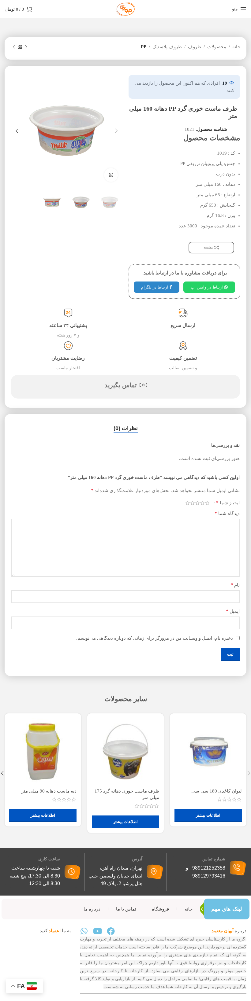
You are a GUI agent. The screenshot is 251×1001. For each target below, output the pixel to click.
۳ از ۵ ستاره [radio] (197, 503)
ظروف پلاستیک (167, 46)
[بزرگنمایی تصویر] (111, 175)
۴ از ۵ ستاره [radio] (192, 503)
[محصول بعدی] (14, 47)
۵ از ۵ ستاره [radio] (187, 503)
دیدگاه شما (227, 513)
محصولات (216, 46)
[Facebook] (111, 931)
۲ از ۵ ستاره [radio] (202, 503)
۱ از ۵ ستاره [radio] (207, 503)
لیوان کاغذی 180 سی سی (216, 791)
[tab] (126, 428)
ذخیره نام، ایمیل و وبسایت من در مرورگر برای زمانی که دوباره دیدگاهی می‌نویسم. (154, 638)
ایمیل (233, 611)
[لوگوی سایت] (125, 8)
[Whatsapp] (84, 931)
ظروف (194, 46)
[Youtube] (97, 931)
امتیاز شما (228, 502)
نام (235, 584)
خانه (236, 46)
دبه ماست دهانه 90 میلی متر (49, 791)
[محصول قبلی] (26, 47)
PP (143, 46)
